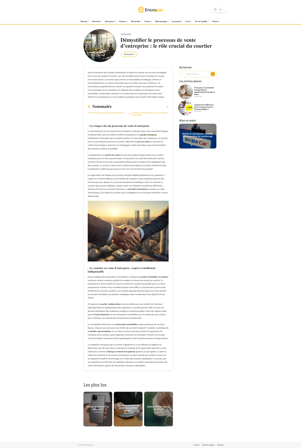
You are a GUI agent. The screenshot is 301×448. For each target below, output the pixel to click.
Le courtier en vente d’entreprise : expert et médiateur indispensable (150, 114)
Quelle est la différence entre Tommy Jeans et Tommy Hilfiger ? (204, 106)
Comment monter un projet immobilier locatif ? (128, 407)
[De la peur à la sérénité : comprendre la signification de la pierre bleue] (185, 92)
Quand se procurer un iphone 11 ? (98, 407)
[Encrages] (150, 9)
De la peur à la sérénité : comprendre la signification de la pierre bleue (204, 90)
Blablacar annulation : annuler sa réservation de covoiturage (197, 134)
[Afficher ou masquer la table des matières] (140, 106)
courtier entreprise (148, 134)
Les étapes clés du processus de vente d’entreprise (107, 113)
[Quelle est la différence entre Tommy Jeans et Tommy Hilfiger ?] (185, 108)
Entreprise (129, 54)
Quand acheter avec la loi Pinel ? (158, 407)
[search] (215, 9)
